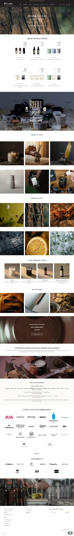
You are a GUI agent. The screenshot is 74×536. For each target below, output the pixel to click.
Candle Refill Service (8, 514)
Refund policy (6, 523)
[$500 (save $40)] (20, 48)
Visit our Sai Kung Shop (8, 508)
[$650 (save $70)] (53, 48)
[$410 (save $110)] (37, 48)
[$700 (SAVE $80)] (20, 75)
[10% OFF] (53, 75)
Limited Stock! (37, 334)
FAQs (5, 516)
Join (67, 512)
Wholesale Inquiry (7, 525)
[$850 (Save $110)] (37, 75)
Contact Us (6, 512)
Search (5, 518)
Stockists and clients (8, 510)
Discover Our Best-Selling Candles (36, 25)
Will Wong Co (10, 529)
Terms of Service (7, 521)
